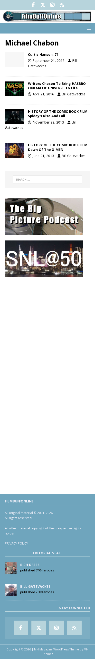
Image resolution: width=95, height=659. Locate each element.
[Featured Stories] (14, 150)
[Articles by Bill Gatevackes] (11, 593)
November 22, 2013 (48, 122)
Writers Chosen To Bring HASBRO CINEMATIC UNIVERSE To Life (57, 85)
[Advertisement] (47, 330)
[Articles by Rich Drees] (11, 571)
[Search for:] (47, 179)
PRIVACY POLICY (16, 543)
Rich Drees (29, 564)
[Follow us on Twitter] (42, 5)
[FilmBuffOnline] (47, 20)
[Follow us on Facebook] (33, 5)
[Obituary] (14, 59)
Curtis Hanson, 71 (43, 54)
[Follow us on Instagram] (52, 5)
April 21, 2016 (43, 94)
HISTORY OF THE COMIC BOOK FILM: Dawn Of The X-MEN (58, 147)
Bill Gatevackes (74, 94)
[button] (88, 28)
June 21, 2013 (43, 155)
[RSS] (61, 5)
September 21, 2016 (49, 60)
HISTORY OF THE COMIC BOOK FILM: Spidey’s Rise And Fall (58, 113)
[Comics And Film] (14, 116)
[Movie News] (14, 88)
